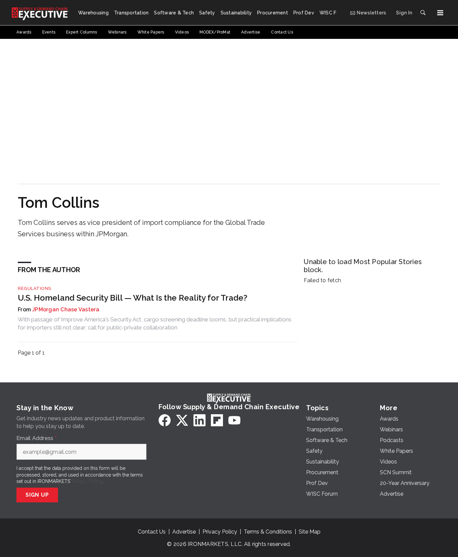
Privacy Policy (87, 481)
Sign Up (37, 495)
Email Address (36, 438)
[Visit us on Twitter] (182, 420)
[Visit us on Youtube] (234, 420)
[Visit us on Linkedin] (199, 420)
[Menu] (440, 12)
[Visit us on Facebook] (165, 420)
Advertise (184, 532)
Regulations (34, 288)
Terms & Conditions (268, 532)
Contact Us (152, 532)
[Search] (423, 12)
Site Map (310, 532)
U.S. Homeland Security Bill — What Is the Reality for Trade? (132, 298)
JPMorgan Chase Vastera (66, 309)
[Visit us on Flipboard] (217, 420)
